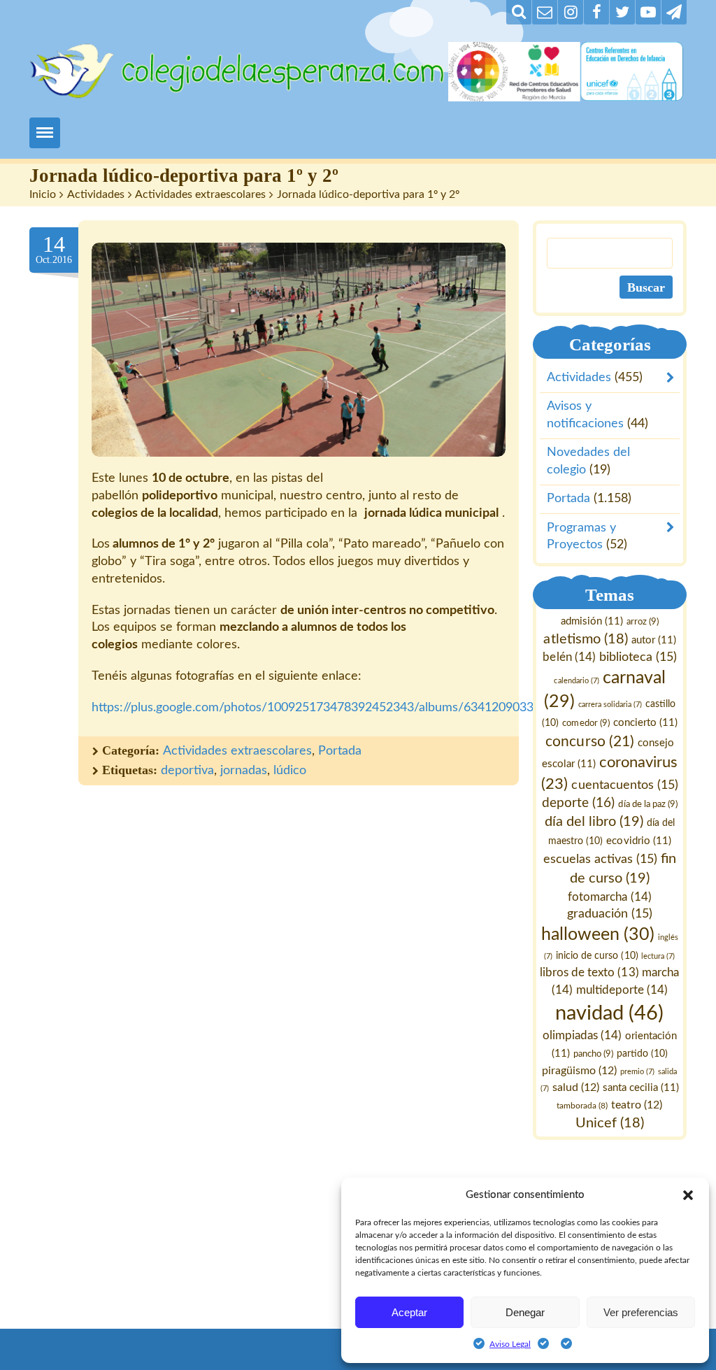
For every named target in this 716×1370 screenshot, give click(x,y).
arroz (642, 622)
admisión (592, 621)
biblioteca (638, 657)
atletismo (586, 638)
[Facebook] (596, 12)
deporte (579, 803)
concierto (645, 722)
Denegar (525, 1312)
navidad (610, 1012)
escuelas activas (600, 858)
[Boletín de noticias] (544, 12)
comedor (586, 722)
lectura (658, 956)
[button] (688, 1195)
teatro (637, 1105)
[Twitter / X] (622, 12)
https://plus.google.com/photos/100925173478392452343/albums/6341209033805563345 (344, 707)
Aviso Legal (510, 1344)
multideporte (622, 990)
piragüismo (580, 1070)
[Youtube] (648, 12)
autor (653, 639)
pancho (593, 1053)
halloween (597, 934)
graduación (609, 914)
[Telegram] (674, 12)
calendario (576, 680)
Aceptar (409, 1312)
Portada (339, 751)
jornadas (243, 770)
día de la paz (648, 804)
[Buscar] (518, 12)
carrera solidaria (610, 704)
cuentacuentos (625, 784)
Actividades (95, 194)
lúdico (289, 770)
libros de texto (589, 972)
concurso (590, 741)
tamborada (582, 1105)
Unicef (609, 1122)
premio (638, 1071)
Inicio (42, 194)
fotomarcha (610, 896)
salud (575, 1087)
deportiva (187, 770)
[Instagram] (570, 12)
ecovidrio (639, 841)
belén (569, 657)
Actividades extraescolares (200, 194)
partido (642, 1053)
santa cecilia (641, 1088)
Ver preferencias (640, 1312)
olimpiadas (582, 1035)
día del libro (594, 822)
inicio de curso (597, 956)
